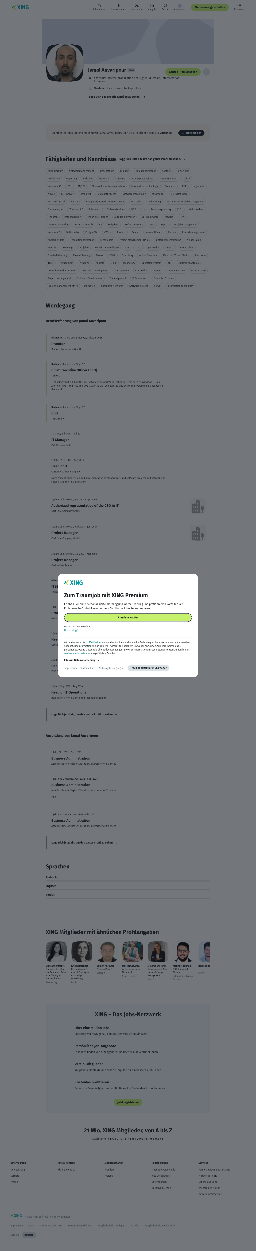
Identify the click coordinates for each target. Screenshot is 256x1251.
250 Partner (95, 642)
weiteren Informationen (77, 653)
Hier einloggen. (72, 630)
